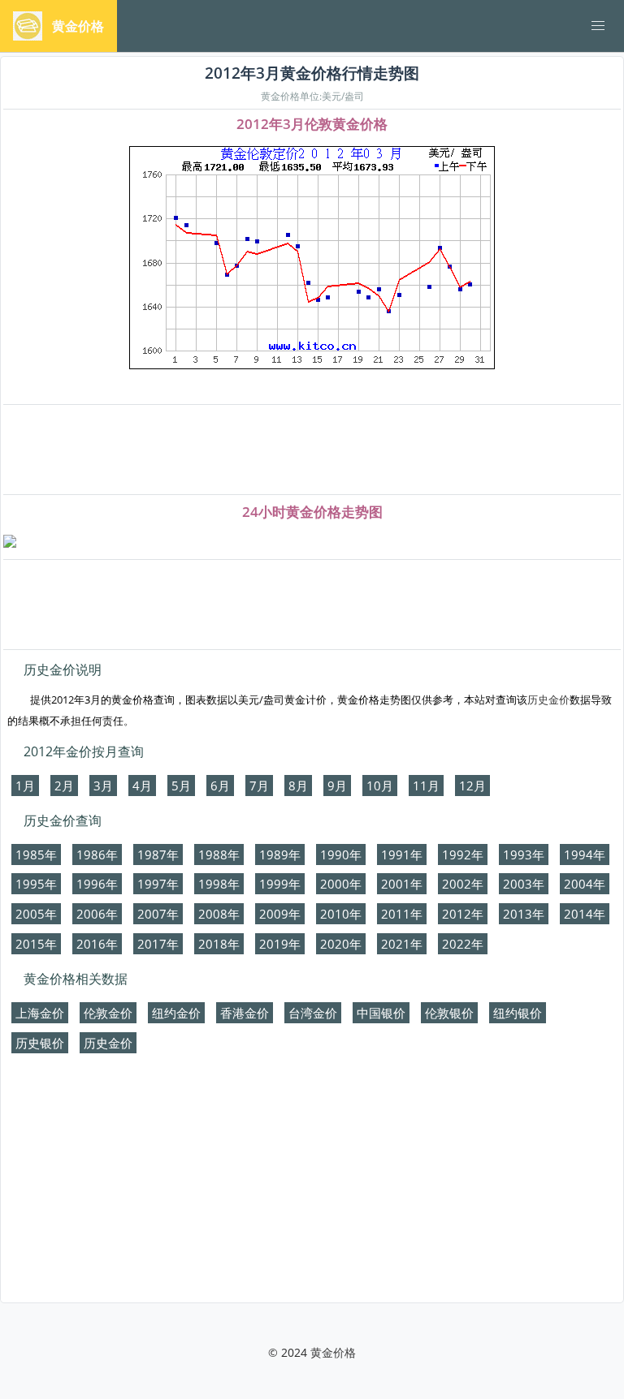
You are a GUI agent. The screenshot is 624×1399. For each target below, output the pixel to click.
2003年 (523, 884)
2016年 (97, 944)
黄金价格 (333, 1352)
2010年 (341, 914)
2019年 (280, 944)
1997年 (158, 884)
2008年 (219, 914)
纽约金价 (176, 1013)
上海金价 (39, 1013)
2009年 (280, 914)
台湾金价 (312, 1013)
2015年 (36, 944)
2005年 (36, 914)
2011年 (401, 914)
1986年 (97, 854)
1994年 (584, 854)
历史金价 (548, 699)
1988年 (219, 854)
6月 (220, 785)
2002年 (462, 884)
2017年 (158, 944)
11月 (426, 785)
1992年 (462, 854)
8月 (298, 785)
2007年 (158, 914)
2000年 (341, 884)
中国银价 (381, 1013)
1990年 (341, 854)
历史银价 (39, 1043)
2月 (64, 785)
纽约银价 (517, 1013)
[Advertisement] (312, 450)
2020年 (341, 944)
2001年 (401, 884)
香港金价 (244, 1013)
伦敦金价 (108, 1013)
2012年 (462, 914)
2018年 (219, 944)
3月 (103, 785)
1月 (25, 785)
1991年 (401, 854)
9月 (337, 785)
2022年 (462, 944)
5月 (181, 785)
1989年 (280, 854)
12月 (472, 785)
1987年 (158, 854)
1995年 (36, 884)
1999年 (280, 884)
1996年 (97, 884)
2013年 (523, 914)
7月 (259, 785)
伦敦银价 (449, 1013)
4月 (142, 785)
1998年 (219, 884)
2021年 (401, 944)
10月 (379, 785)
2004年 (584, 884)
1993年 (523, 854)
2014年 (584, 914)
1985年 (36, 854)
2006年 (97, 914)
